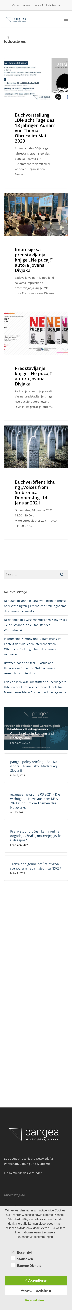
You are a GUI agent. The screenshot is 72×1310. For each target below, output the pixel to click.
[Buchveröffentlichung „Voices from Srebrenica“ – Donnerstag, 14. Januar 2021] (36, 482)
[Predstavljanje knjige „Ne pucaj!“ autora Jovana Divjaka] (36, 366)
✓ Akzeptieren (36, 1280)
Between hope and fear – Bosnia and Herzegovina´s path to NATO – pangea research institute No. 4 (30, 668)
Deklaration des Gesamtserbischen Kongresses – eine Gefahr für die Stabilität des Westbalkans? (35, 625)
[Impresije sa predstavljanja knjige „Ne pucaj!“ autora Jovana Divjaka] (36, 250)
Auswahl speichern (36, 1290)
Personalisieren (35, 1300)
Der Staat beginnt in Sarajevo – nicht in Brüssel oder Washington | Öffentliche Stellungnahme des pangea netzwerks (35, 606)
